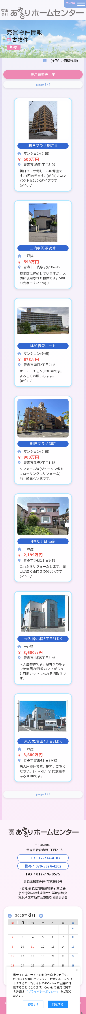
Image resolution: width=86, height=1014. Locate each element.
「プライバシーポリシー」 (42, 991)
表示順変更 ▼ (43, 74)
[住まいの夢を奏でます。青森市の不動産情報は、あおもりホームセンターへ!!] (17, 10)
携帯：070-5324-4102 (43, 866)
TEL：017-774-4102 (43, 857)
